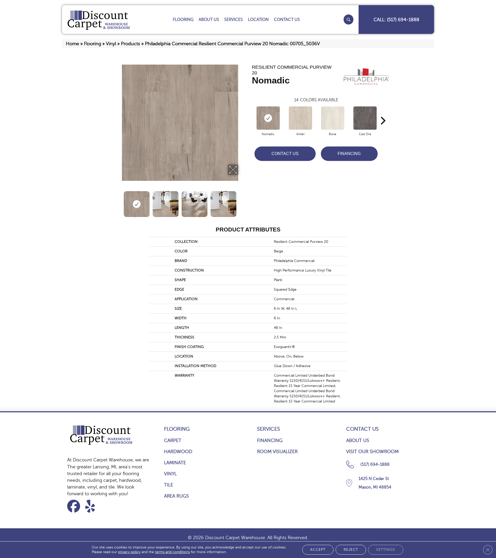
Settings (385, 550)
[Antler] (300, 118)
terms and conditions (172, 552)
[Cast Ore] (365, 118)
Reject (351, 550)
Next (241, 201)
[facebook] (75, 506)
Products (130, 43)
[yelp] (93, 506)
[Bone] (333, 118)
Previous (118, 201)
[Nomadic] (268, 118)
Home (72, 43)
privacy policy (129, 552)
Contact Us (285, 153)
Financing (349, 153)
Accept (318, 550)
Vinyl (111, 43)
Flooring (92, 43)
